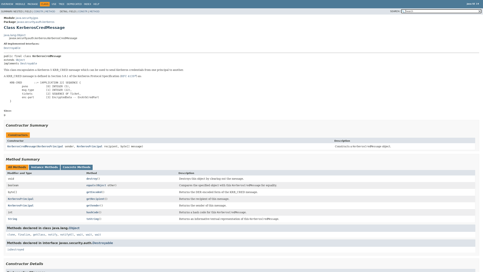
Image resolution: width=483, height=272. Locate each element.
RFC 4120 (128, 76)
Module (20, 4)
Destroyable (12, 47)
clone (11, 234)
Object (20, 59)
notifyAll (67, 234)
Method (50, 11)
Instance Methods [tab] (44, 167)
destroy (91, 178)
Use (54, 4)
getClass (39, 234)
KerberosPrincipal (50, 146)
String (12, 218)
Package (33, 4)
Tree (62, 4)
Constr (38, 11)
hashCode (92, 212)
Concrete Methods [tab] (76, 167)
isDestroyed (15, 249)
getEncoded (94, 192)
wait (80, 234)
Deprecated (74, 4)
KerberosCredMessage (21, 146)
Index (87, 4)
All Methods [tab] (17, 167)
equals (90, 185)
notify (52, 234)
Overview (7, 4)
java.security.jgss (27, 17)
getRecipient (95, 198)
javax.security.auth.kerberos (35, 21)
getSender (93, 205)
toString (92, 218)
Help (96, 4)
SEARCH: (395, 11)
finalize (24, 234)
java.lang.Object (14, 35)
